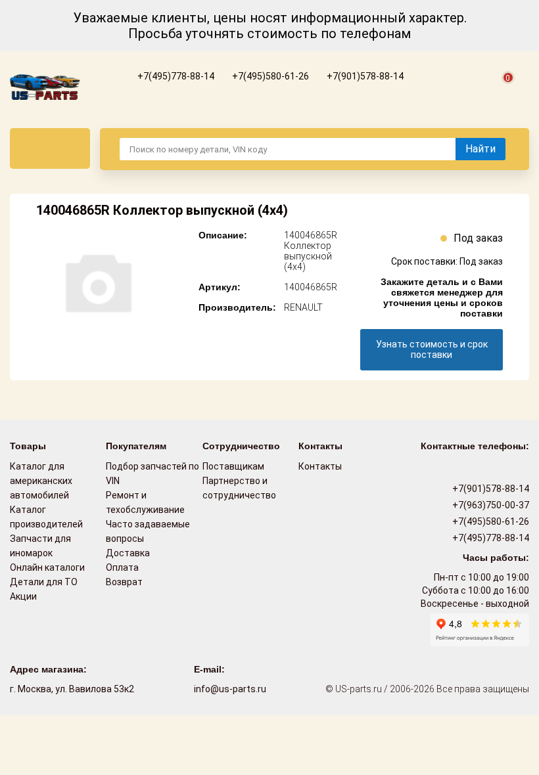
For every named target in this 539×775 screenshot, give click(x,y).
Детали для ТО (44, 582)
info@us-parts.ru (230, 689)
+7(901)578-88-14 (364, 76)
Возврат (124, 582)
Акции (23, 596)
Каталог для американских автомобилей (41, 480)
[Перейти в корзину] (500, 92)
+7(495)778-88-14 (174, 76)
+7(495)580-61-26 (269, 76)
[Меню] (50, 148)
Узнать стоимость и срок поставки (432, 349)
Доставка (128, 553)
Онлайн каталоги (47, 567)
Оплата (122, 567)
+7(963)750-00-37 (489, 505)
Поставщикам (233, 466)
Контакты (320, 466)
